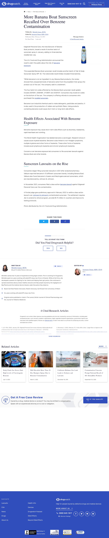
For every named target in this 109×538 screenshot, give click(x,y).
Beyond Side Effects (35, 520)
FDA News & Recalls (38, 11)
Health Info (32, 503)
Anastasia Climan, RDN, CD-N (40, 34)
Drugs (4, 516)
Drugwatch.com (11, 4)
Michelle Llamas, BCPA (39, 32)
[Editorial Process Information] (83, 265)
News (29, 11)
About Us (5, 520)
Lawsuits (5, 503)
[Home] (24, 11)
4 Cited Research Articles (77, 39)
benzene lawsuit (66, 184)
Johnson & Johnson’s (40, 195)
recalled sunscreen (41, 98)
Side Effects (32, 516)
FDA (3, 507)
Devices (31, 507)
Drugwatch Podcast (35, 511)
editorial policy (49, 320)
